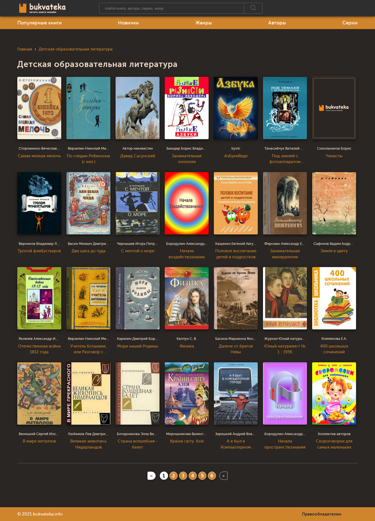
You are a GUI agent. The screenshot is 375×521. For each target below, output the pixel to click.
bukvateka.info (48, 514)
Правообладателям (321, 514)
